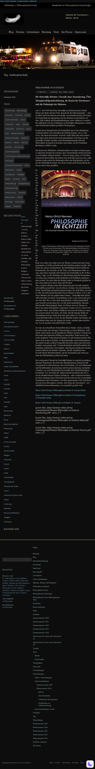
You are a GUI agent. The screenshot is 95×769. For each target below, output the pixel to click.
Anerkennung (9, 110)
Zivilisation (17, 206)
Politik (6, 437)
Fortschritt (18, 115)
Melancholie (8, 411)
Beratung (46, 32)
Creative (7, 344)
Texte (56, 32)
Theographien (9, 482)
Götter (23, 120)
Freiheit (27, 115)
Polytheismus (9, 170)
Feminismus (8, 362)
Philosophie (9, 161)
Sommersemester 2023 (41, 629)
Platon (27, 165)
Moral (6, 420)
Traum (6, 491)
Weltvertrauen (10, 197)
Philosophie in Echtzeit (50, 87)
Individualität (9, 129)
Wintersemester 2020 (40, 727)
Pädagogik (20, 174)
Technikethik (8, 477)
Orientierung (18, 147)
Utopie (6, 499)
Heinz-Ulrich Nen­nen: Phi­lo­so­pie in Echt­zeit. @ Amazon (58, 402)
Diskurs (7, 349)
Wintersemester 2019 (40, 723)
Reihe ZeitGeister (39, 607)
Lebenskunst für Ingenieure (48, 699)
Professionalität (10, 442)
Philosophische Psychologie (42, 593)
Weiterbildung (38, 720)
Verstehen (21, 193)
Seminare (36, 614)
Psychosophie (9, 451)
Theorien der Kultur (11, 486)
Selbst (35, 610)
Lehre (6, 393)
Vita (34, 716)
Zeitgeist (71, 92)
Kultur (28, 129)
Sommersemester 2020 (41, 618)
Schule (6, 468)
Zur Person (66, 32)
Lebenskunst (33, 32)
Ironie (60, 92)
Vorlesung (8, 504)
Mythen (16, 142)
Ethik (5, 358)
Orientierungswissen (12, 152)
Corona (6, 331)
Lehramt (7, 389)
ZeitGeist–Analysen (40, 742)
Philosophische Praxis (40, 590)
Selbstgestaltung (23, 183)
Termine (20, 32)
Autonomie (9, 115)
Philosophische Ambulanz (13, 165)
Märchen (25, 142)
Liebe (7, 133)
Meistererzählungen (12, 138)
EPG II (41, 692)
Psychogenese (10, 174)
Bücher (37, 655)
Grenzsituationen (44, 695)
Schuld (6, 464)
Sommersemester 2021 (41, 621)
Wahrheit (7, 508)
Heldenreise (9, 124)
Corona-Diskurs (10, 335)
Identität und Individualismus (14, 371)
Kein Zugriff (37, 572)
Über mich (36, 666)
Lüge (5, 406)
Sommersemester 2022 (41, 625)
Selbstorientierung (11, 188)
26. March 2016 (42, 92)
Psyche (19, 170)
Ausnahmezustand (11, 326)
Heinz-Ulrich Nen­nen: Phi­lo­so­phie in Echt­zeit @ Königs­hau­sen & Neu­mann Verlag (60, 396)
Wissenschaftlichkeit (11, 513)
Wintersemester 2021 (40, 731)
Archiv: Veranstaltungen (43, 677)
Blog (11, 32)
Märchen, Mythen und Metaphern (44, 582)
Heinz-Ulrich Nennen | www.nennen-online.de (18, 1)
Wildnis (19, 197)
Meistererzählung (17, 133)
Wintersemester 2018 (44, 688)
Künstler (7, 384)
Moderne (65, 92)
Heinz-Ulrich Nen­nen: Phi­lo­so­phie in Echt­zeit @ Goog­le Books (61, 390)
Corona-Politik (9, 340)
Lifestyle (7, 402)
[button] (90, 764)
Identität (25, 124)
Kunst (6, 380)
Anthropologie (54, 92)
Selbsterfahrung (10, 183)
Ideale (18, 124)
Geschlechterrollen (11, 120)
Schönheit (7, 460)
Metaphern (25, 138)
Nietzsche (8, 147)
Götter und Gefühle (11, 366)
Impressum (80, 32)
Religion (8, 179)
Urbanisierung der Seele (13, 495)
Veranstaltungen (38, 670)
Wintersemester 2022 (40, 734)
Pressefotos (37, 603)
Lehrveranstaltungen (40, 579)
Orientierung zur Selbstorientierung (17, 156)
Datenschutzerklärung (40, 561)
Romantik (16, 179)
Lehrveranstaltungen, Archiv (45, 709)
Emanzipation (9, 353)
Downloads (37, 564)
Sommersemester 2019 (44, 685)
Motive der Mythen (11, 424)
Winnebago (9, 202)
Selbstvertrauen (10, 193)
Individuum (20, 129)
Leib (5, 397)
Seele (24, 179)
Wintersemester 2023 (40, 738)
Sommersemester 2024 (41, 632)
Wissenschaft (19, 202)
